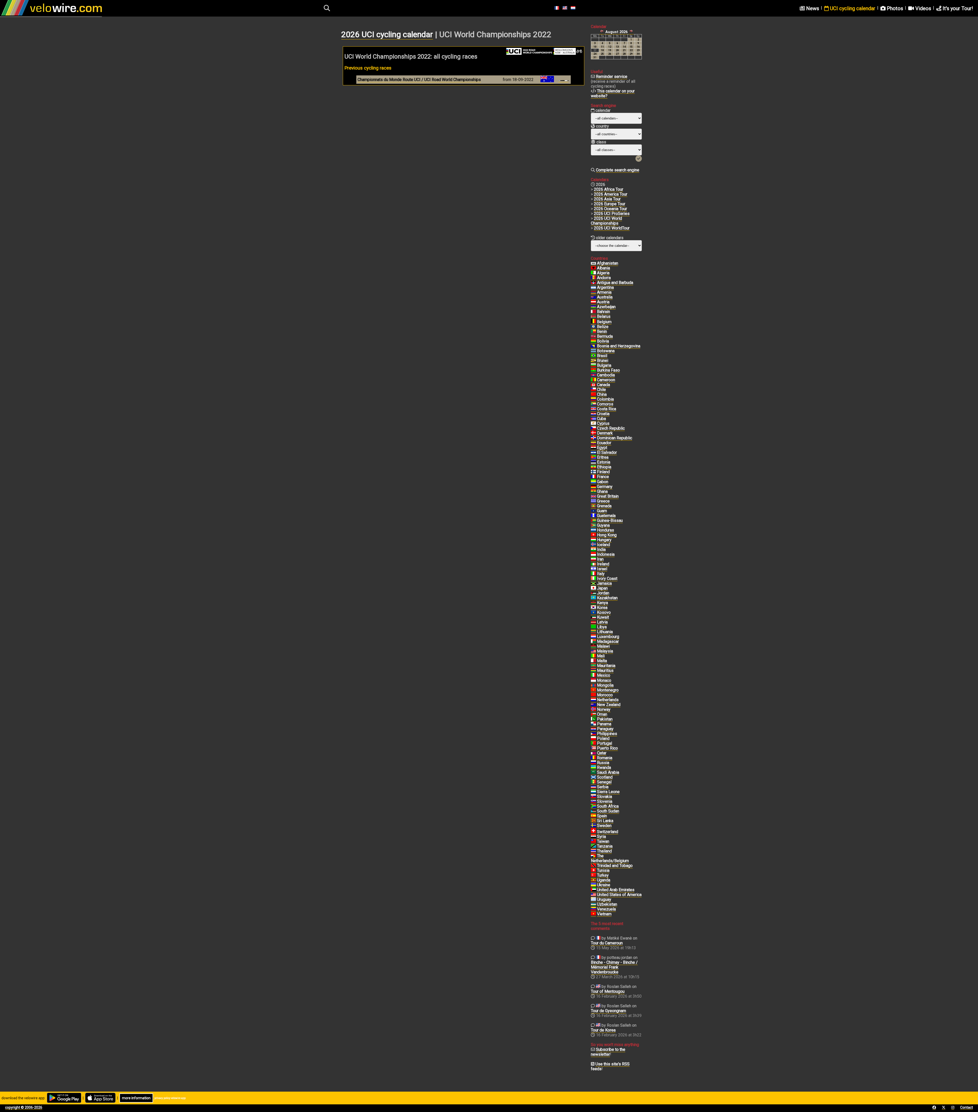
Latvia (602, 622)
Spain (602, 815)
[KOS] (593, 612)
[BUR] (593, 370)
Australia (605, 297)
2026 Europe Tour (609, 203)
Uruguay (604, 899)
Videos (922, 8)
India (601, 549)
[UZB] (593, 904)
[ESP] (593, 816)
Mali (601, 656)
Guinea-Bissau (610, 520)
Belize (602, 326)
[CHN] (593, 394)
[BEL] (593, 321)
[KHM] (593, 375)
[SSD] (593, 811)
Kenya (602, 602)
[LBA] (593, 627)
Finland (603, 471)
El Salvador (607, 452)
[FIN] (593, 471)
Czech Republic (611, 428)
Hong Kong (607, 535)
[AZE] (593, 306)
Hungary (604, 539)
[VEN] (593, 909)
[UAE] (593, 889)
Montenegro (608, 690)
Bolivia (603, 341)
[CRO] (593, 413)
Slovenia (604, 801)
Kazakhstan (607, 597)
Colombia (605, 399)
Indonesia (606, 554)
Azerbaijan (606, 306)
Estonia (603, 462)
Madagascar (608, 641)
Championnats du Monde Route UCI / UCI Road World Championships (419, 79)
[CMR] (593, 380)
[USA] (593, 894)
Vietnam (604, 914)
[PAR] (593, 728)
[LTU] (593, 631)
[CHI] (593, 389)
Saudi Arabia (608, 772)
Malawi (603, 646)
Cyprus (603, 423)
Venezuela (606, 909)
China (602, 394)
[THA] (593, 851)
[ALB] (593, 268)
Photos (894, 8)
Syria (601, 836)
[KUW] (593, 617)
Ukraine (603, 885)
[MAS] (593, 651)
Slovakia (604, 796)
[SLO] (593, 801)
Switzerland (607, 831)
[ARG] (593, 287)
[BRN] (593, 311)
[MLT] (593, 660)
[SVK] (593, 796)
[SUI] (593, 831)
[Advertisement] (463, 137)
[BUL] (593, 365)
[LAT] (593, 622)
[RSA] (593, 806)
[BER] (593, 336)
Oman (602, 714)
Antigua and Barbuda (615, 282)
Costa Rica (606, 408)
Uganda (603, 880)
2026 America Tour (610, 194)
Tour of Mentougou (607, 991)
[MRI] (593, 670)
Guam (602, 510)
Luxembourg (608, 636)
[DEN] (593, 433)
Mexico (603, 675)
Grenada (604, 506)
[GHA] (593, 491)
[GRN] (593, 506)
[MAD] (593, 641)
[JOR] (593, 593)
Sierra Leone (608, 791)
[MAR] (593, 695)
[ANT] (593, 282)
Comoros (605, 404)
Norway (603, 709)
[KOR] (593, 607)
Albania (603, 268)
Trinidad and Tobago (615, 865)
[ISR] (593, 569)
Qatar (601, 753)
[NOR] (593, 709)
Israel (602, 568)
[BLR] (593, 316)
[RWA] (593, 767)
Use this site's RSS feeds (610, 1066)
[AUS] (593, 297)
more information (136, 1098)
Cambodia (606, 375)
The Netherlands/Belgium (610, 858)
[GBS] (593, 520)
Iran (600, 559)
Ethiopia (604, 467)
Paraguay (605, 728)
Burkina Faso (608, 370)
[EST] (593, 462)
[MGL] (593, 685)
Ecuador (604, 442)
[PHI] (593, 733)
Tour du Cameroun (607, 943)
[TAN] (593, 846)
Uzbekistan (607, 904)
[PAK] (593, 719)
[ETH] (593, 467)
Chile (601, 389)
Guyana (603, 525)
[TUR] (593, 875)
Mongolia (605, 685)
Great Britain (608, 496)
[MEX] (593, 675)
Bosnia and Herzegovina (618, 346)
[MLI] (593, 656)
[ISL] (593, 544)
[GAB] (593, 481)
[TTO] (593, 865)
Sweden (604, 825)
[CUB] (593, 418)
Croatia (603, 413)
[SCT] (593, 777)
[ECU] (593, 442)
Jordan (603, 593)
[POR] (593, 743)
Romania (604, 757)
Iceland (603, 544)
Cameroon (606, 379)
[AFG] (593, 263)
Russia (603, 762)
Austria (603, 302)
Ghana (602, 491)
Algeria (603, 272)
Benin (602, 331)
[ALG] (593, 273)
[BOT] (593, 351)
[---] (593, 856)
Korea (602, 607)
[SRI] (593, 820)
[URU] (593, 899)
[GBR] (593, 496)
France (603, 476)
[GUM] (593, 510)
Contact (966, 1107)
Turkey (603, 875)
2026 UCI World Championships (606, 221)
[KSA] (593, 772)
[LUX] (593, 636)
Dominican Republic (614, 438)
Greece (603, 501)
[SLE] (593, 791)
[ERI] (593, 457)
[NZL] (593, 704)
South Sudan (608, 811)
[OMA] (593, 714)
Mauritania (606, 665)
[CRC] (593, 409)
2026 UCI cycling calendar (387, 34)
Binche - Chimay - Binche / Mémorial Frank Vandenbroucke (614, 967)
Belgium (604, 321)
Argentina (605, 287)
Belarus (603, 316)
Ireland (603, 564)
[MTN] (593, 665)
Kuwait (603, 617)
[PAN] (593, 724)
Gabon (602, 481)
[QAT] (593, 753)
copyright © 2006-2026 (23, 1107)
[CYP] (593, 423)
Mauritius (605, 670)
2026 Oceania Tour (610, 208)
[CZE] (593, 428)
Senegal (604, 782)
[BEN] (593, 331)
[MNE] (593, 690)
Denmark (605, 433)
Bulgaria (604, 365)
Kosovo (604, 612)
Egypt (602, 447)
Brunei (602, 360)
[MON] (593, 680)
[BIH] (593, 346)
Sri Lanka (605, 820)
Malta (602, 660)
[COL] (593, 399)
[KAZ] (593, 598)
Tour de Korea (603, 1030)
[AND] (593, 277)
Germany (605, 486)
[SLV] (593, 452)
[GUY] (593, 525)
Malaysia (605, 651)
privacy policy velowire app (170, 1098)
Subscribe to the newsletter (608, 1052)
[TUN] (593, 870)
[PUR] (593, 748)
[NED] (593, 699)
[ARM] (593, 292)
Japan (602, 588)
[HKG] (593, 535)
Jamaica (604, 583)
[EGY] (593, 447)
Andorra (604, 277)
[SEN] (593, 782)
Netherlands (608, 699)
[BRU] (593, 360)
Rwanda (604, 767)
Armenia (604, 292)
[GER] (593, 486)
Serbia (602, 786)
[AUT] (593, 302)
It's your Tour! (957, 8)
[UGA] (593, 880)
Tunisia (603, 870)
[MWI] (593, 646)
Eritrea (602, 457)
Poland (603, 738)
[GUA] (593, 515)
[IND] (593, 549)
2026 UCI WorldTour (612, 228)
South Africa (608, 806)
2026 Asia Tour (607, 199)
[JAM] (593, 583)
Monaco (604, 680)
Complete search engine (617, 170)
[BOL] (593, 341)
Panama (604, 724)
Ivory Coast (607, 578)
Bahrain (603, 311)
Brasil (602, 355)
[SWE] (593, 825)
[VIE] (593, 914)
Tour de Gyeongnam (608, 1010)
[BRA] (593, 355)
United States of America (619, 894)
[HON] (593, 530)
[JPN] (593, 588)
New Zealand (608, 704)
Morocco (605, 695)
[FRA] (593, 476)
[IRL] (593, 564)
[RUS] (593, 762)
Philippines (607, 733)
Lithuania (605, 631)
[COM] (593, 404)
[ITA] (593, 573)
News (812, 8)
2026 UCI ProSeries (612, 213)
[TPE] (593, 841)
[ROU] (593, 758)
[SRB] (593, 787)
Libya (602, 627)
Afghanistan (607, 263)
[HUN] (593, 540)
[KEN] (593, 602)
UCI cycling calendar (852, 8)
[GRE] (593, 501)
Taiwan (603, 841)
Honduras (605, 530)
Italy (601, 573)
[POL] (593, 738)
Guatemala (606, 515)
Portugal (604, 743)
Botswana (606, 350)
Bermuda (605, 336)
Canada (603, 384)
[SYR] (593, 836)
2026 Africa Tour (608, 189)
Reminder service (611, 76)
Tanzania (605, 846)
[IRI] (593, 559)
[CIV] (593, 578)
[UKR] (593, 885)
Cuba (601, 418)
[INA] (593, 554)
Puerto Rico (607, 748)
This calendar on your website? (613, 93)
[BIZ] (593, 326)
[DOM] (593, 438)
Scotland (605, 777)
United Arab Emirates (615, 889)
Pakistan (605, 719)
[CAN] (593, 384)
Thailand (604, 851)
